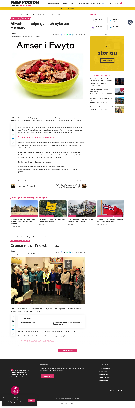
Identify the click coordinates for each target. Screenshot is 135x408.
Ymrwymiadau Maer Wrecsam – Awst (101, 106)
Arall (91, 94)
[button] (31, 400)
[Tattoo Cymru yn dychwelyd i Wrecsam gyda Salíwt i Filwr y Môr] (119, 81)
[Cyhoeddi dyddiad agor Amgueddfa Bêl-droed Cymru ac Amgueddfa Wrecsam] (24, 208)
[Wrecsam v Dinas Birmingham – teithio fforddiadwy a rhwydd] (53, 208)
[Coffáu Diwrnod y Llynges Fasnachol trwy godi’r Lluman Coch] (110, 208)
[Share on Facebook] (61, 34)
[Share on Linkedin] (70, 34)
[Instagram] (115, 3)
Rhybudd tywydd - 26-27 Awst (67, 8)
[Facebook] (111, 3)
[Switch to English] (103, 3)
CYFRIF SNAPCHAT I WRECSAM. (37, 137)
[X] (113, 3)
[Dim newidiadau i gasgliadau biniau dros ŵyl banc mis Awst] (82, 208)
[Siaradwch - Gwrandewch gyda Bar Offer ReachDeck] (130, 22)
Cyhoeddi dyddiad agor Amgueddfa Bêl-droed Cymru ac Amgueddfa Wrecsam (23, 221)
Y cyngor (25, 18)
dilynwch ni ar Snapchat (42, 162)
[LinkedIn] (117, 3)
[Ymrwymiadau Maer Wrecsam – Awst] (119, 109)
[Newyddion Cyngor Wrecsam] (25, 3)
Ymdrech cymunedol (28, 322)
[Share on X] (64, 34)
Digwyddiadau (94, 83)
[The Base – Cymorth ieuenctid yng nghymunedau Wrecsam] (119, 100)
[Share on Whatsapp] (67, 34)
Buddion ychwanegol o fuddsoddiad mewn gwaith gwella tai (67, 323)
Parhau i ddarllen (67, 350)
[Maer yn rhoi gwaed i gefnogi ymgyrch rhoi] (119, 91)
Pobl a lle (15, 18)
